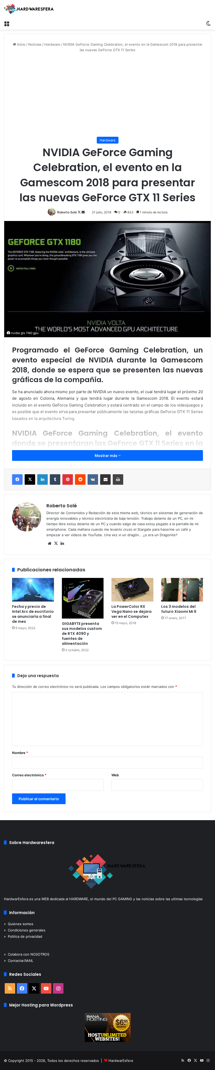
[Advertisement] (107, 94)
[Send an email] (83, 212)
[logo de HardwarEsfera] (29, 9)
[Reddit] (80, 479)
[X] (30, 479)
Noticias (34, 44)
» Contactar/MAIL (18, 960)
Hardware (52, 44)
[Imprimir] (118, 479)
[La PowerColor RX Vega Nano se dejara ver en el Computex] (132, 590)
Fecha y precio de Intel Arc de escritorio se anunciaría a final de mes (33, 614)
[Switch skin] (208, 23)
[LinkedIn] (42, 479)
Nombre (20, 753)
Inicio (20, 44)
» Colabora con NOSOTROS (26, 954)
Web (115, 775)
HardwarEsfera (121, 1060)
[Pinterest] (67, 479)
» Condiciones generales (24, 930)
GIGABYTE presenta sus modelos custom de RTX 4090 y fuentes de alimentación (82, 633)
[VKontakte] (93, 479)
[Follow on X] (80, 212)
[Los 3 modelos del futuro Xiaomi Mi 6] (182, 590)
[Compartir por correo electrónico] (105, 479)
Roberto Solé (67, 212)
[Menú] (6, 23)
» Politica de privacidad (23, 936)
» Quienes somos (18, 924)
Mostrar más (106, 455)
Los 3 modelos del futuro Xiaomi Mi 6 (178, 609)
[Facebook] (17, 479)
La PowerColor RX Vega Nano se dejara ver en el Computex (131, 611)
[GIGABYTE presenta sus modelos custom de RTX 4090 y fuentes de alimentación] (83, 598)
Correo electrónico (29, 775)
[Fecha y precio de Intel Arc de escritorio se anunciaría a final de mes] (33, 590)
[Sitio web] (49, 543)
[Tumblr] (55, 479)
